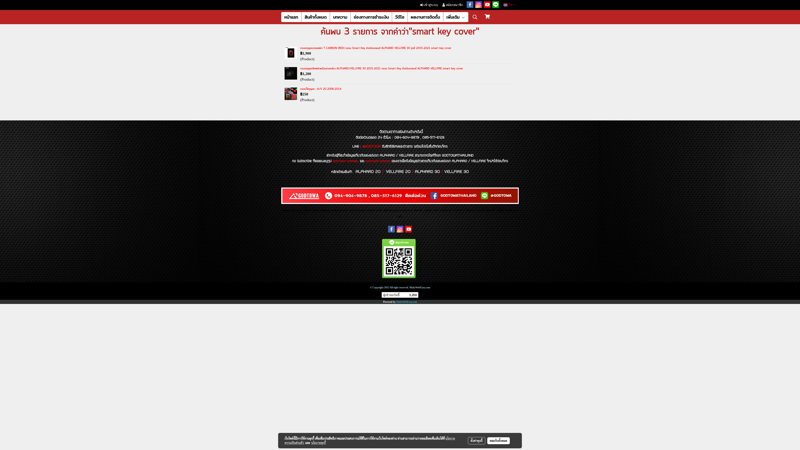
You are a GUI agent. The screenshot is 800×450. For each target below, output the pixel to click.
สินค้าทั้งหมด (316, 17)
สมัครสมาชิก (454, 5)
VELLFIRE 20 (398, 172)
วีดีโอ (399, 17)
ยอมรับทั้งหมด (498, 440)
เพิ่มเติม (453, 17)
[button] (475, 17)
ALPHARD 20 (368, 172)
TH (510, 5)
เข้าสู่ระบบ (430, 5)
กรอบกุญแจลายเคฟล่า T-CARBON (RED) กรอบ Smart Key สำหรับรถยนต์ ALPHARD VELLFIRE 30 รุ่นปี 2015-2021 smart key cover (375, 48)
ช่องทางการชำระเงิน (371, 17)
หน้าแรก (291, 17)
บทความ (340, 17)
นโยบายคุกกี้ (318, 443)
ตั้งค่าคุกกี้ (476, 440)
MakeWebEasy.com (406, 301)
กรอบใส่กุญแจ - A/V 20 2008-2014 (320, 89)
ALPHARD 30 (427, 172)
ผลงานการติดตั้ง (425, 17)
